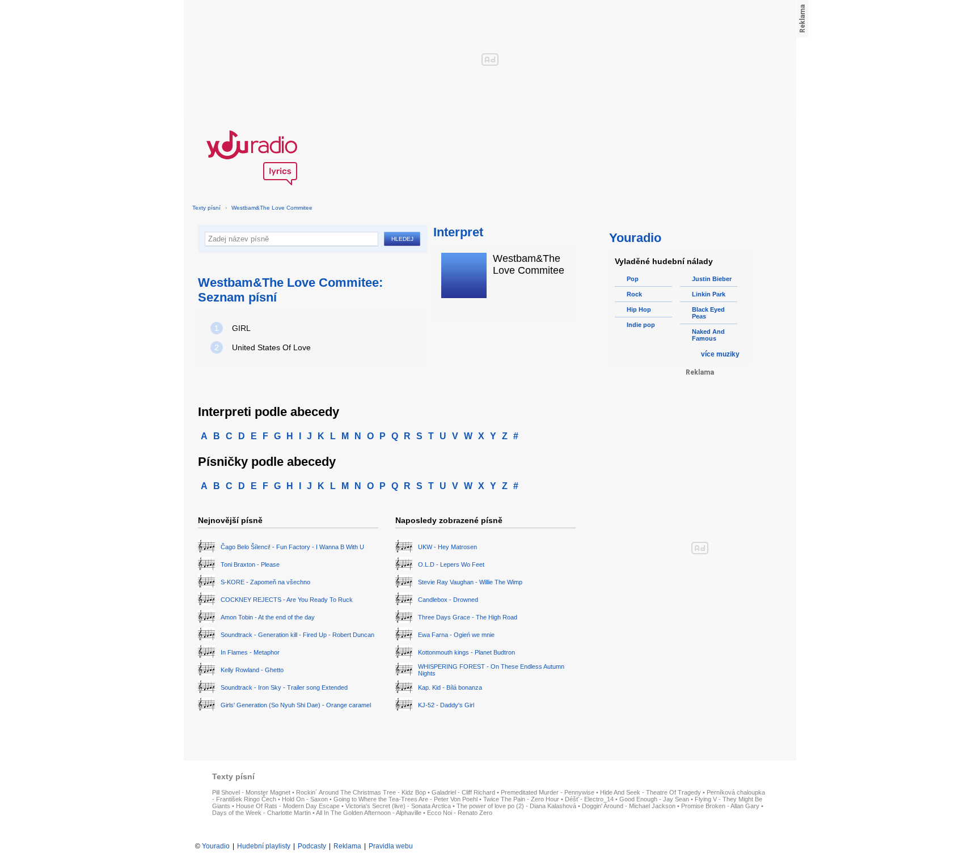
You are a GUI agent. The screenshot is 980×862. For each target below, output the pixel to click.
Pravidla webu (391, 846)
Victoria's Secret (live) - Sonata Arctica (398, 805)
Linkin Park (708, 294)
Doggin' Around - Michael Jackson (628, 805)
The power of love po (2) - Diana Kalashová (516, 805)
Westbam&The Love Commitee (271, 208)
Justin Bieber (712, 278)
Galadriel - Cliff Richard (463, 792)
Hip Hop (639, 309)
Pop (633, 278)
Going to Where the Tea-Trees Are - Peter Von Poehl (405, 799)
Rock (634, 294)
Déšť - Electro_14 (589, 799)
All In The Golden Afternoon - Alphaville (368, 812)
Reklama (347, 846)
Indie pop (641, 324)
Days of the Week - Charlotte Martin (261, 812)
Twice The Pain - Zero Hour (521, 799)
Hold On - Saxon (305, 799)
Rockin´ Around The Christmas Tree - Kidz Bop (361, 792)
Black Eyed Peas (708, 313)
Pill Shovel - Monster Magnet (251, 792)
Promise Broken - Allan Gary (720, 805)
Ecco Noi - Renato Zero (459, 812)
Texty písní (206, 208)
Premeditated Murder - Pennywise (547, 792)
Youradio (216, 846)
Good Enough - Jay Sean (654, 799)
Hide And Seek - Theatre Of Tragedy (650, 792)
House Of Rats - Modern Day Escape (288, 805)
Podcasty (312, 846)
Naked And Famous (708, 335)
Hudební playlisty (263, 846)
